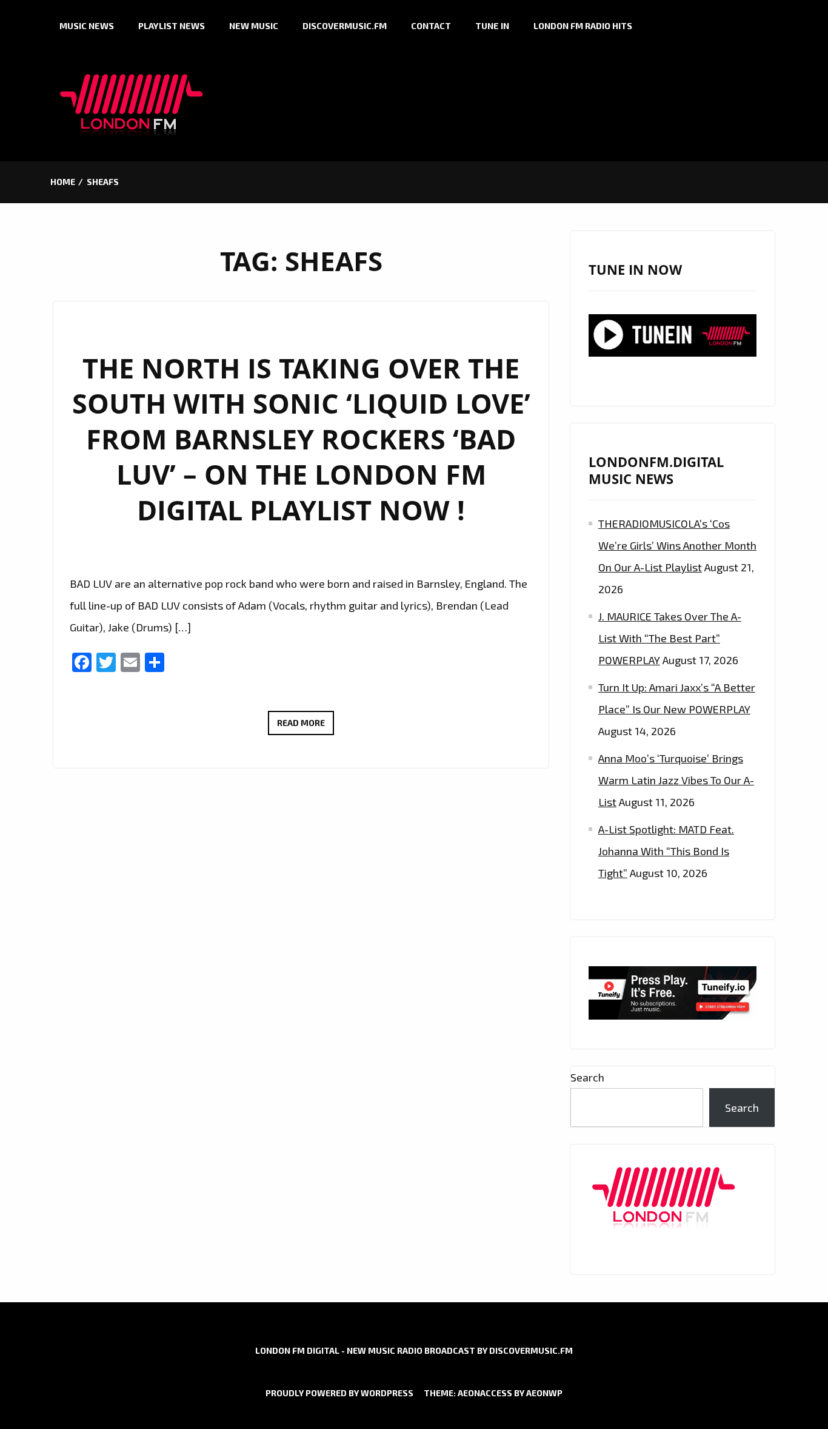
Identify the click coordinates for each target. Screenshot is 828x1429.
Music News (86, 26)
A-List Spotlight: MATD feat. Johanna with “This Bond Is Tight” (666, 850)
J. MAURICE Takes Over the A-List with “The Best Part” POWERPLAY (669, 638)
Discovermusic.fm (344, 26)
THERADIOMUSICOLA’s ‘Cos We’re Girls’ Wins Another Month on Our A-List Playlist (677, 545)
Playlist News (171, 26)
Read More (305, 726)
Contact (431, 26)
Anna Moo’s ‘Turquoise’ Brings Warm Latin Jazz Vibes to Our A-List (676, 780)
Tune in (492, 26)
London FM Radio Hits (582, 26)
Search (587, 1077)
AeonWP (544, 1393)
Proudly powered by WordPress (339, 1393)
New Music (253, 26)
